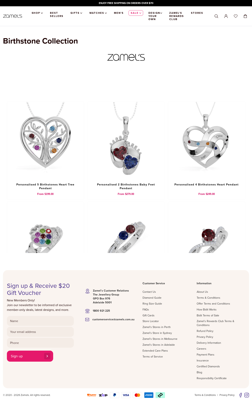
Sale (135, 13)
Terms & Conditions (208, 298)
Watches (96, 13)
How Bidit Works (207, 309)
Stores (197, 13)
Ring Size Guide (152, 304)
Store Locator (151, 321)
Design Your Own (154, 16)
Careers (201, 349)
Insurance (203, 360)
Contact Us (149, 292)
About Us (202, 292)
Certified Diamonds (208, 366)
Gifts (75, 13)
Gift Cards (149, 315)
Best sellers (56, 14)
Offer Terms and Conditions (213, 304)
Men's (119, 13)
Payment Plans (205, 355)
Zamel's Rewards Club (176, 16)
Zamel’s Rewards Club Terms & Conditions (215, 323)
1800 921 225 (101, 311)
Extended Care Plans (155, 351)
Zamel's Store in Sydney (157, 333)
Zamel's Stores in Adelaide (159, 345)
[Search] (216, 16)
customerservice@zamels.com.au (113, 319)
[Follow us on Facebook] (240, 395)
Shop (36, 13)
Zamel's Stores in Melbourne (160, 339)
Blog (199, 372)
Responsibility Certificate (212, 378)
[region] (126, 3)
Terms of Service (153, 356)
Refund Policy (205, 331)
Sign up (17, 356)
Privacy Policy (205, 337)
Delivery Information (209, 343)
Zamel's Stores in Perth (157, 327)
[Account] (226, 16)
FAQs (146, 309)
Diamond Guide (152, 298)
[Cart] (245, 16)
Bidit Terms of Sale (208, 315)
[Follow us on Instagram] (246, 395)
